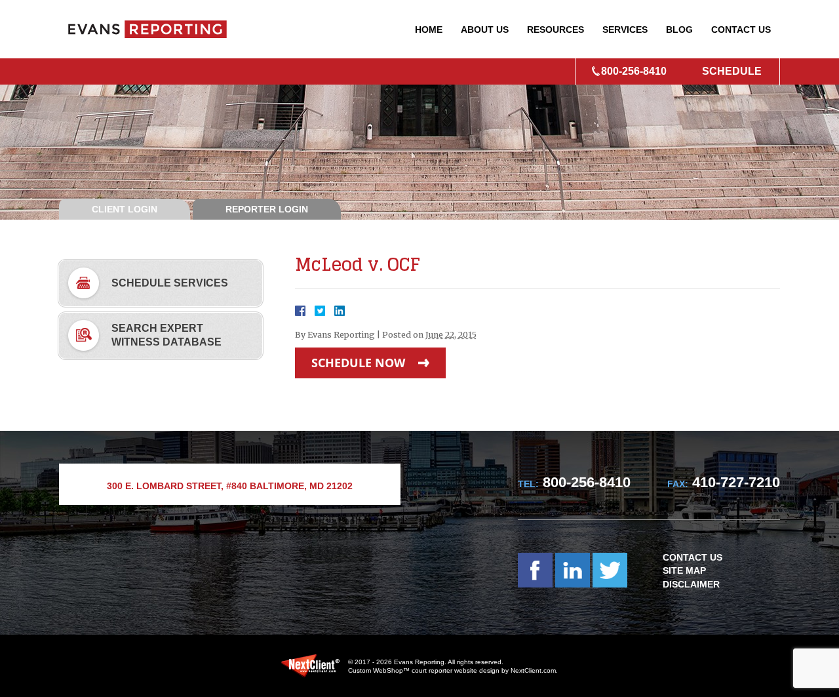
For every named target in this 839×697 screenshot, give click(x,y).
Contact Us (692, 557)
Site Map (684, 570)
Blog (679, 29)
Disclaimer (691, 584)
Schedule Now (358, 362)
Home (428, 29)
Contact (741, 29)
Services (625, 29)
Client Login (124, 209)
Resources (555, 29)
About (485, 29)
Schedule (732, 71)
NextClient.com (533, 670)
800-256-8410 (634, 71)
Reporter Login (266, 209)
